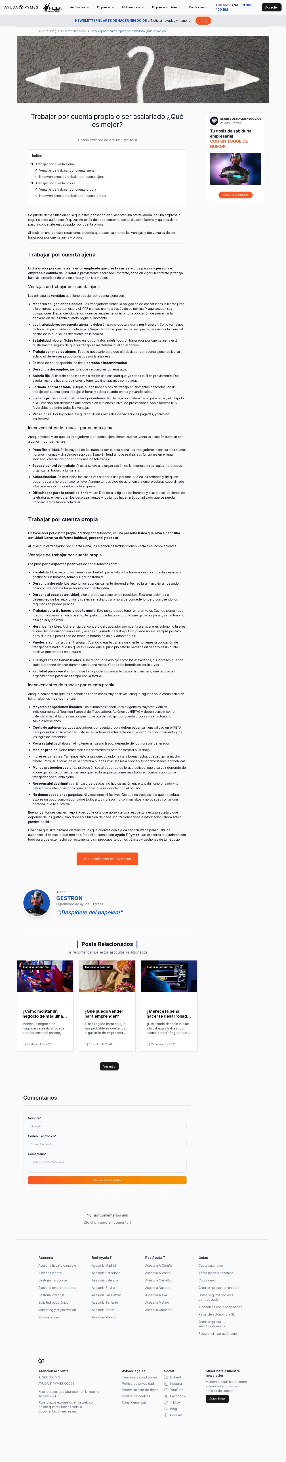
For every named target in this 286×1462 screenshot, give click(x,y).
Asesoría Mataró (157, 1302)
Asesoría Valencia (105, 1280)
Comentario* (37, 1154)
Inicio (41, 31)
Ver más (109, 1066)
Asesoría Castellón (158, 1280)
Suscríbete (217, 1399)
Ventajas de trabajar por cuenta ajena (67, 170)
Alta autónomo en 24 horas (107, 859)
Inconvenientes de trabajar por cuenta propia (72, 196)
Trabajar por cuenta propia (55, 183)
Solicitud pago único (53, 1302)
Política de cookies (136, 1396)
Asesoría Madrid (104, 1265)
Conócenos (196, 7)
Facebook (177, 1396)
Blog (53, 31)
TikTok (175, 1402)
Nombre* (34, 1118)
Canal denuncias (134, 1402)
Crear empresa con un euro (219, 1288)
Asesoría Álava (156, 1295)
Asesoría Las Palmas (107, 1295)
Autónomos (78, 7)
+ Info (203, 20)
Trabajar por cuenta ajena (55, 164)
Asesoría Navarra (157, 1288)
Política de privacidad (138, 1383)
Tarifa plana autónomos (216, 1273)
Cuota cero (207, 1280)
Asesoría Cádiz (103, 1310)
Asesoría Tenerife (105, 1302)
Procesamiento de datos (140, 1390)
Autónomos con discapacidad (220, 1307)
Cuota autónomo (211, 1265)
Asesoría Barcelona (106, 1273)
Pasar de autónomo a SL (217, 1314)
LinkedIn (176, 1377)
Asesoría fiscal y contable (57, 1265)
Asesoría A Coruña (158, 1265)
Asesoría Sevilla (103, 1288)
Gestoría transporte (52, 1280)
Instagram (177, 1383)
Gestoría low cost (51, 1295)
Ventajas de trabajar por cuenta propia (67, 189)
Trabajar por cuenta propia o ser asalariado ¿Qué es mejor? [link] (128, 31)
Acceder (271, 7)
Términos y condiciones (139, 1377)
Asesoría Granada (158, 1310)
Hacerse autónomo (73, 31)
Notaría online (48, 1317)
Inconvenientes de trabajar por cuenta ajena (72, 177)
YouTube (176, 1390)
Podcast (176, 1415)
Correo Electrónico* (42, 1136)
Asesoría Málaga (104, 1317)
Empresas (104, 7)
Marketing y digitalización (57, 1310)
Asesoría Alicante (157, 1273)
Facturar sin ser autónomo (218, 1333)
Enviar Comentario (107, 1180)
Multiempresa (131, 7)
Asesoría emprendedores (57, 1288)
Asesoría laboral (50, 1273)
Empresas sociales (164, 7)
